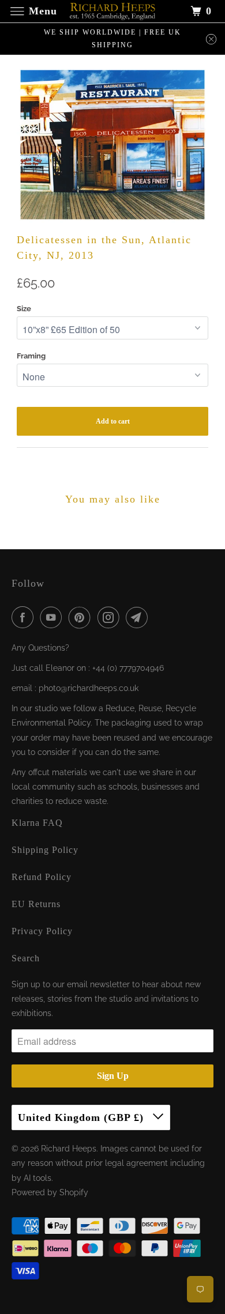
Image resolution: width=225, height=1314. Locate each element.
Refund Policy (42, 877)
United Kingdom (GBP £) (82, 1117)
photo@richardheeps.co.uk (88, 688)
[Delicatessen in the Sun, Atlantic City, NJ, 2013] (112, 144)
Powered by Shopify (50, 1192)
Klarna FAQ (37, 823)
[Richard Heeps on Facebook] (25, 617)
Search (26, 958)
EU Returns (36, 904)
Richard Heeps (68, 1148)
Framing (31, 356)
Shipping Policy (45, 850)
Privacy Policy (42, 931)
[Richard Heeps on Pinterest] (82, 617)
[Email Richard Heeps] (139, 617)
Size (24, 308)
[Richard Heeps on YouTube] (53, 617)
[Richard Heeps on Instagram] (110, 617)
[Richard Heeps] (113, 11)
